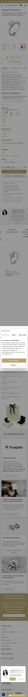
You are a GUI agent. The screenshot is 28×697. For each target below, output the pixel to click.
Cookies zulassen (14, 360)
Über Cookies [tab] (22, 335)
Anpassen (13, 365)
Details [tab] (14, 335)
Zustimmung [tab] (5, 335)
